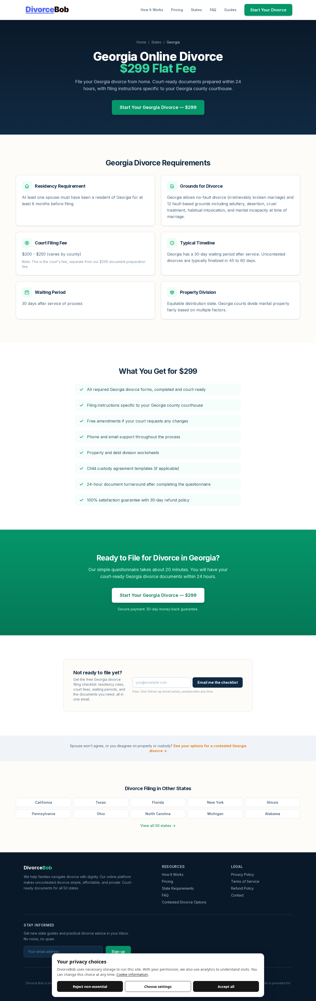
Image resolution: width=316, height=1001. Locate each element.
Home (141, 42)
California (43, 802)
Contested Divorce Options (184, 902)
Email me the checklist (218, 682)
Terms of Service (245, 881)
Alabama (272, 814)
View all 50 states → (158, 825)
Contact (237, 895)
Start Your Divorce (268, 9)
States (196, 10)
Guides (230, 10)
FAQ (213, 10)
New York (215, 802)
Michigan (215, 814)
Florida (158, 802)
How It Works (152, 10)
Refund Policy (242, 888)
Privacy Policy (242, 874)
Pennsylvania (43, 814)
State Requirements (178, 888)
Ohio (101, 814)
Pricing (177, 10)
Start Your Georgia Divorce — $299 (158, 107)
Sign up (118, 951)
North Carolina (158, 814)
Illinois (272, 802)
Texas (101, 802)
